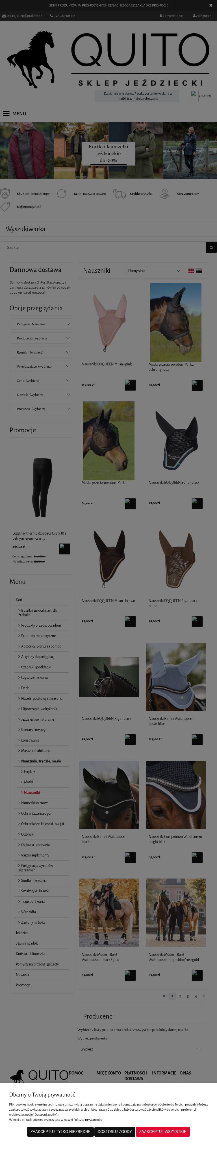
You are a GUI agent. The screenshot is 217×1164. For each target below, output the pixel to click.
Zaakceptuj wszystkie (162, 1132)
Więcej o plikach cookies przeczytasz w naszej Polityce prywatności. (56, 1119)
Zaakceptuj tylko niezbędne (60, 1132)
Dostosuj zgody (115, 1132)
